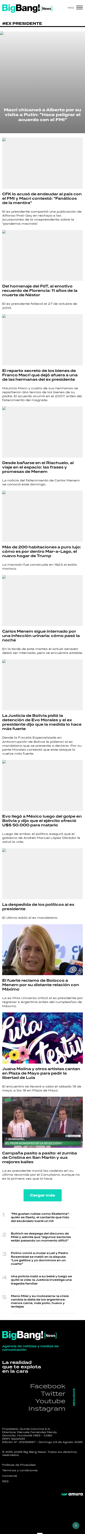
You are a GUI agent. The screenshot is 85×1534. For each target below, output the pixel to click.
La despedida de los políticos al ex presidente (38, 907)
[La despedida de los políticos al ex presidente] (42, 873)
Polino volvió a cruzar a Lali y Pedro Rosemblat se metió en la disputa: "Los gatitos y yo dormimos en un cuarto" (39, 1258)
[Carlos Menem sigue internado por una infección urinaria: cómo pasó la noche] (42, 600)
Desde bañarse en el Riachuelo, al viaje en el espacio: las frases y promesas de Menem (38, 467)
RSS (5, 1481)
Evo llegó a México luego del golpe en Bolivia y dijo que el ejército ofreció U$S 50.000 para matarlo (42, 821)
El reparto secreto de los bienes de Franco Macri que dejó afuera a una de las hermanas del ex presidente (40, 375)
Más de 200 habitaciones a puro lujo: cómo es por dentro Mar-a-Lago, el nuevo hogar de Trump (41, 551)
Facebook (47, 1386)
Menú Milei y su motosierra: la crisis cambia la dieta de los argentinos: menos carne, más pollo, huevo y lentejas (40, 1301)
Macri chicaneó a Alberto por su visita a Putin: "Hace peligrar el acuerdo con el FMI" (42, 115)
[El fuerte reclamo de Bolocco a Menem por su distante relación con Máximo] (42, 949)
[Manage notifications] (75, 1525)
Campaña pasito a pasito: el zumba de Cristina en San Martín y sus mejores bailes (39, 1157)
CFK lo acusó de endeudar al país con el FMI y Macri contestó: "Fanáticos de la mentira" (42, 198)
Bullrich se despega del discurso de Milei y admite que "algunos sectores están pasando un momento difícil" (41, 1237)
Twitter (53, 1393)
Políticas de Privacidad (19, 1464)
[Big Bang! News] (27, 8)
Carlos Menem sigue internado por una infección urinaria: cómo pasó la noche (41, 636)
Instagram (46, 1408)
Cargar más (42, 1195)
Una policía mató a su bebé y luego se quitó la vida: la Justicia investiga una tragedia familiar (41, 1280)
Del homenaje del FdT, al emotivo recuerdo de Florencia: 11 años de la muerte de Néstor (39, 290)
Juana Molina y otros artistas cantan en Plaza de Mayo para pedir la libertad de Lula (41, 1073)
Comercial (9, 1475)
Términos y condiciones (20, 1470)
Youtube (50, 1401)
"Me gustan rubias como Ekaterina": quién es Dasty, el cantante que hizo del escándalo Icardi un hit (40, 1217)
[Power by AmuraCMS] (72, 1494)
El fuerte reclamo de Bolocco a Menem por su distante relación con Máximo (40, 985)
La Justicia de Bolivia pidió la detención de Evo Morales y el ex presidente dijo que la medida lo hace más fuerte (42, 722)
